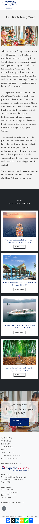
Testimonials (7, 447)
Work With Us (19, 422)
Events (4, 450)
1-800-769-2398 (10, 495)
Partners (5, 444)
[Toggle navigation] (34, 4)
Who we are (6, 438)
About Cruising (8, 453)
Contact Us (6, 441)
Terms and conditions (11, 456)
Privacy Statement (9, 459)
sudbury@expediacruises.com (14, 502)
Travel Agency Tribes (31, 516)
